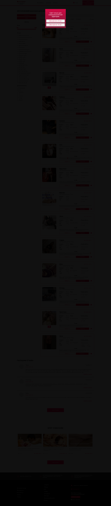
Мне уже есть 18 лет (55, 21)
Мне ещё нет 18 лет (56, 25)
